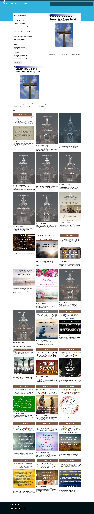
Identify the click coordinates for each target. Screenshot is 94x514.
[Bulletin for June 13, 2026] (70, 206)
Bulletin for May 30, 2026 (41, 259)
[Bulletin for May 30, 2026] (47, 246)
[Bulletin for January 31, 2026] (24, 473)
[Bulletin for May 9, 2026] (47, 285)
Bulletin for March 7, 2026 (41, 415)
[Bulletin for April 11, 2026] (70, 321)
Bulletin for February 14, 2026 (42, 452)
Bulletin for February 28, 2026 (65, 416)
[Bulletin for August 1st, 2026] (24, 168)
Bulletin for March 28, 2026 (42, 376)
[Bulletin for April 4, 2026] (24, 361)
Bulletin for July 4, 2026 (41, 223)
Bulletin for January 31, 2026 (19, 489)
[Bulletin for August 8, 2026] (70, 128)
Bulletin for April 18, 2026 (41, 340)
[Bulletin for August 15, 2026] (47, 128)
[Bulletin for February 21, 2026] (24, 436)
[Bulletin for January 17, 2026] (70, 473)
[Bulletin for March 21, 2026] (70, 362)
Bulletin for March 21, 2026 (65, 378)
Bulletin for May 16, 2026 (18, 287)
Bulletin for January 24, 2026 (42, 486)
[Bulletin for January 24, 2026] (47, 471)
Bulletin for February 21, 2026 (19, 452)
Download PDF (18, 62)
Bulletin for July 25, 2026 (41, 184)
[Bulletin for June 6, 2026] (24, 242)
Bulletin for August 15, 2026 (42, 145)
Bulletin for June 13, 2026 (64, 222)
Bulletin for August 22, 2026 (19, 141)
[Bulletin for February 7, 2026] (70, 436)
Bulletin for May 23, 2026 (64, 261)
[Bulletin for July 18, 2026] (70, 167)
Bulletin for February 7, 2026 (65, 452)
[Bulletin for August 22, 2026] (24, 126)
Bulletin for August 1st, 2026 (19, 185)
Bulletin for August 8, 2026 (65, 144)
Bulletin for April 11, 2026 (64, 335)
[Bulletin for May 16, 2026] (24, 277)
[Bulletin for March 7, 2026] (47, 399)
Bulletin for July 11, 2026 (18, 226)
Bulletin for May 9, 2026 (41, 303)
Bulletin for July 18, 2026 (64, 184)
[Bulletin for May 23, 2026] (70, 246)
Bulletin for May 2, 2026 (64, 302)
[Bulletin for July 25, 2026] (47, 167)
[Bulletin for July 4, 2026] (47, 207)
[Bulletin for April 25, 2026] (24, 325)
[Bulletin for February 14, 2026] (47, 436)
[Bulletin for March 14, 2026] (24, 398)
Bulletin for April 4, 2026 (18, 375)
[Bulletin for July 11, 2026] (24, 208)
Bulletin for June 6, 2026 (18, 252)
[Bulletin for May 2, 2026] (70, 284)
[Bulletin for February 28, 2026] (70, 399)
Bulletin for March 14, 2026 (18, 413)
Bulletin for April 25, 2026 (18, 342)
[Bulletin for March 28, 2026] (47, 361)
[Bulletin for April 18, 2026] (47, 324)
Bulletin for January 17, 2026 (65, 488)
